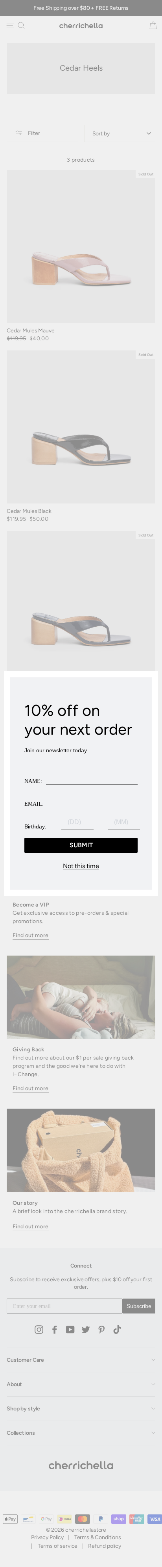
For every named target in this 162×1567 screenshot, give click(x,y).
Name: (33, 781)
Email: (34, 804)
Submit (81, 845)
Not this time (81, 866)
